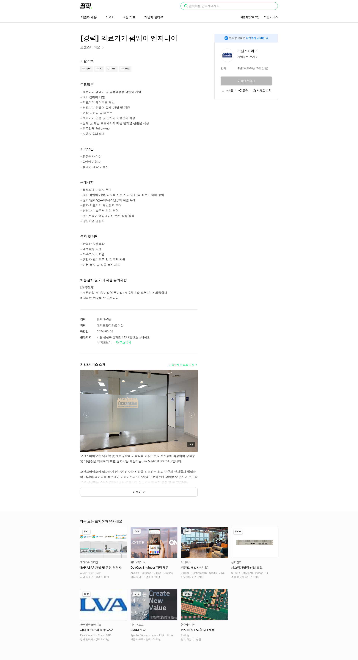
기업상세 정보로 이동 (181, 364)
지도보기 (106, 342)
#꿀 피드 (129, 17)
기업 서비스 (271, 17)
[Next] (192, 415)
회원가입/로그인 (250, 17)
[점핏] (86, 6)
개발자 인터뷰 (153, 17)
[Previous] (86, 415)
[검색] (186, 6)
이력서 (110, 17)
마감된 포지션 (246, 81)
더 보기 (137, 492)
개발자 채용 (89, 17)
